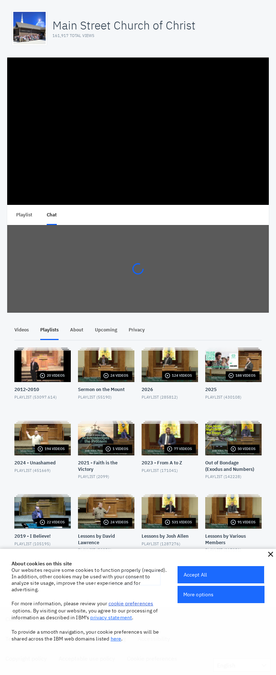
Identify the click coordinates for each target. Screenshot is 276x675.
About (76, 330)
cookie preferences (131, 603)
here (116, 638)
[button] (270, 554)
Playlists (49, 330)
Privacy (137, 330)
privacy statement (111, 617)
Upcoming (106, 330)
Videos (21, 330)
